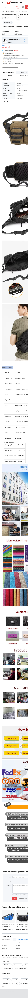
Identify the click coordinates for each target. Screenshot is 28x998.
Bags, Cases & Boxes (10, 11)
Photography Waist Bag (20, 968)
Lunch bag (4, 943)
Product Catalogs (23, 939)
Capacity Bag (6, 979)
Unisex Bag (15, 979)
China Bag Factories (8, 976)
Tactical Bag (4, 948)
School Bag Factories (21, 976)
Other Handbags (18, 965)
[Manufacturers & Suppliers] (14, 2)
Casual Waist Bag (7, 968)
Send (15, 898)
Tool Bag (18, 945)
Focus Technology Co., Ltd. (19, 991)
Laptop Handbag (20, 943)
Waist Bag (18, 11)
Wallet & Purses (6, 965)
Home (3, 11)
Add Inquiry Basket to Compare (10, 67)
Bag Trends (14, 983)
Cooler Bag (4, 945)
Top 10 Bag (5, 983)
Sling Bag (18, 948)
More (3, 986)
